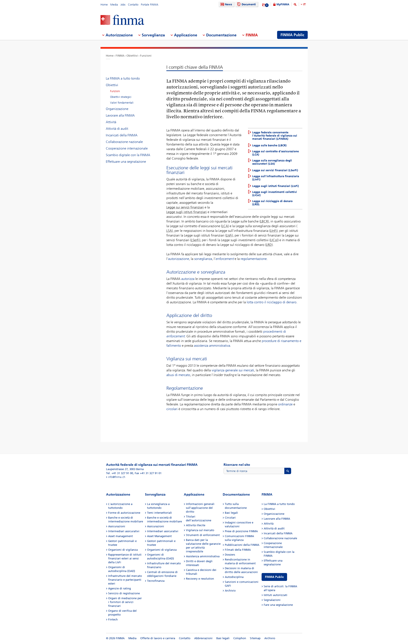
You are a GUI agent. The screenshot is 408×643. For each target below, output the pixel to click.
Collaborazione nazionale (124, 142)
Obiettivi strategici (120, 96)
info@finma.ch (116, 477)
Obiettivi (132, 55)
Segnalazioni (272, 600)
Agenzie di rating (119, 588)
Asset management (120, 536)
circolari (172, 409)
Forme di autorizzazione (124, 512)
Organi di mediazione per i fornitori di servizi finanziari (125, 602)
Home (104, 4)
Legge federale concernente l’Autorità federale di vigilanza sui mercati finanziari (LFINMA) (274, 135)
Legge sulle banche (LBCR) (269, 145)
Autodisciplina (234, 577)
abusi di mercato (178, 375)
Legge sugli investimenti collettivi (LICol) (274, 193)
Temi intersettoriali (159, 512)
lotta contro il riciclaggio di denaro (271, 302)
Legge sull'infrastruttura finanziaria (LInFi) (275, 178)
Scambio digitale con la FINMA (128, 155)
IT (304, 4)
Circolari (230, 517)
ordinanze (285, 404)
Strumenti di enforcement (203, 535)
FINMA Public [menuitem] (292, 35)
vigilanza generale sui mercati (233, 370)
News (228, 4)
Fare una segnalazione (278, 604)
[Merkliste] (264, 5)
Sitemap (255, 638)
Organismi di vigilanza (123, 549)
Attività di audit (117, 129)
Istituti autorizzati (275, 595)
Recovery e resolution (200, 578)
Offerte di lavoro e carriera (157, 638)
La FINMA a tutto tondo (123, 78)
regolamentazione (254, 259)
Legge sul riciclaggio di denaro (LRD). (272, 203)
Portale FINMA (149, 4)
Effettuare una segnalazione (126, 162)
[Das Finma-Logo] (122, 20)
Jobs (122, 4)
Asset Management (159, 536)
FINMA (120, 55)
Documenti (249, 4)
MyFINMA (282, 4)
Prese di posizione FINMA (241, 531)
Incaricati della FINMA (121, 135)
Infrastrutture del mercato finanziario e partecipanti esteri (125, 579)
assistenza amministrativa (212, 346)
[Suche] (295, 5)
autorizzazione (178, 259)
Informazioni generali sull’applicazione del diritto (200, 507)
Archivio (230, 590)
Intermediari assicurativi (123, 531)
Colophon (239, 638)
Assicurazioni (116, 526)
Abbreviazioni (203, 638)
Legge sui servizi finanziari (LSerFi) (275, 170)
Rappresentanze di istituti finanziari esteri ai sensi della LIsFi (125, 558)
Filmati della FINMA (238, 549)
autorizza (187, 279)
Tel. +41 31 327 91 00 (119, 473)
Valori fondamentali (121, 102)
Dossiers (230, 554)
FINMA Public (274, 577)
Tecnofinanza (155, 580)
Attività (111, 122)
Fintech (113, 619)
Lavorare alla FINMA (120, 115)
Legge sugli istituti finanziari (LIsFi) (275, 186)
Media (114, 4)
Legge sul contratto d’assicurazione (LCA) (275, 153)
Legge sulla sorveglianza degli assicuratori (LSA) (272, 162)
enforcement (224, 259)
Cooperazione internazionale (127, 148)
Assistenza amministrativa (203, 556)
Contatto (133, 4)
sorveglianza (203, 259)
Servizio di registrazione (124, 593)
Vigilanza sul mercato (200, 530)
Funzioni (146, 55)
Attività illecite (195, 525)
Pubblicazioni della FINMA (242, 544)
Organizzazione (117, 109)
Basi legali (231, 512)
